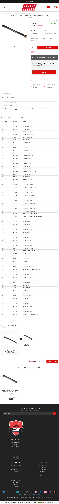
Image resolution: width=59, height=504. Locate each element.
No (42, 502)
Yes (39, 502)
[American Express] (4, 492)
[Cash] (22, 492)
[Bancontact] (20, 494)
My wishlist (43, 471)
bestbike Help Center (16, 465)
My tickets (43, 469)
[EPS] (31, 492)
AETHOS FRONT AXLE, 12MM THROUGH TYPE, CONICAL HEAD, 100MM (10, 391)
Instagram (15, 482)
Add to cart (48, 47)
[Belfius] (13, 492)
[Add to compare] (57, 20)
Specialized (29, 17)
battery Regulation (15, 480)
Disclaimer (15, 478)
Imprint (16, 484)
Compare (43, 473)
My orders (43, 467)
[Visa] (34, 494)
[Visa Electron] (39, 494)
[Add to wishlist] (54, 20)
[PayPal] (25, 494)
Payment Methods (15, 469)
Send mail (44, 72)
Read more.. (33, 40)
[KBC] (40, 492)
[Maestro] (50, 492)
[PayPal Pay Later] (29, 494)
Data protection (16, 476)
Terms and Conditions (15, 473)
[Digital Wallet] (27, 492)
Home (3, 13)
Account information (43, 465)
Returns (16, 471)
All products (43, 476)
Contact (16, 486)
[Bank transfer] (8, 492)
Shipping (16, 467)
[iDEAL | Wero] (36, 492)
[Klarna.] (45, 492)
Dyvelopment (49, 497)
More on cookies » (49, 502)
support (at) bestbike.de (17, 452)
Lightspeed (37, 497)
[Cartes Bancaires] (17, 492)
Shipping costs (40, 25)
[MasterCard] (54, 492)
